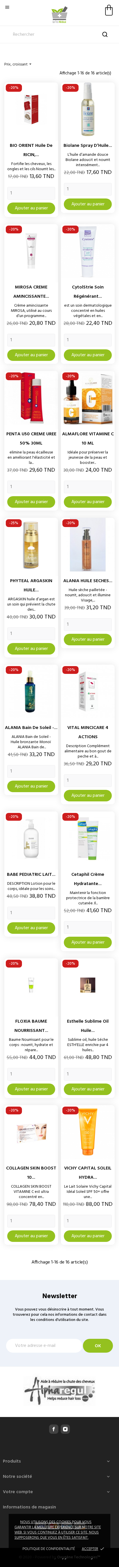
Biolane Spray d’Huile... (88, 145)
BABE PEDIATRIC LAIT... (31, 874)
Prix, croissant (18, 64)
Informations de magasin (29, 1507)
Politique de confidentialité (49, 1549)
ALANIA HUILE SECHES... (87, 581)
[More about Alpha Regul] (59, 1390)
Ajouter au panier (31, 208)
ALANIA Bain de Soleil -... (31, 728)
